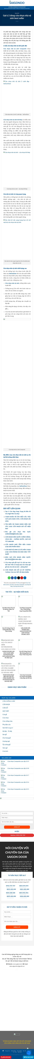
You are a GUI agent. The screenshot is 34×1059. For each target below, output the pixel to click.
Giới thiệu (13, 1050)
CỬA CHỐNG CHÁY (9, 701)
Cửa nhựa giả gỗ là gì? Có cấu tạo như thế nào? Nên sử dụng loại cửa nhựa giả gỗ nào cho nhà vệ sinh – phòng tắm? (18, 565)
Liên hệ (19, 1052)
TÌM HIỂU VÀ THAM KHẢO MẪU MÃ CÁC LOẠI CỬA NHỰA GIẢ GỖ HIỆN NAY (18, 526)
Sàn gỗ (5, 734)
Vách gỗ (5, 748)
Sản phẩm (19, 1050)
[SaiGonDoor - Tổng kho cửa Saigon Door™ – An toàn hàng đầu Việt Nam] (17, 3)
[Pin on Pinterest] (21, 577)
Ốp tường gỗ (6, 744)
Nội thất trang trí (8, 728)
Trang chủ (7, 1050)
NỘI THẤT (6, 711)
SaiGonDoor (13, 273)
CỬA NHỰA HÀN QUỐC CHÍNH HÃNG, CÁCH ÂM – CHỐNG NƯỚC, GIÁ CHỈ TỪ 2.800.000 (18, 539)
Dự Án (24, 1050)
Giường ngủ (6, 741)
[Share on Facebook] (12, 577)
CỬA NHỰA (6, 704)
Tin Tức (17, 13)
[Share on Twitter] (15, 577)
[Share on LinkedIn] (24, 577)
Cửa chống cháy (7, 721)
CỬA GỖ (5, 708)
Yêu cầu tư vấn (29, 1057)
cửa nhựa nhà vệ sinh (18, 586)
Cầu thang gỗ (7, 738)
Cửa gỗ (5, 714)
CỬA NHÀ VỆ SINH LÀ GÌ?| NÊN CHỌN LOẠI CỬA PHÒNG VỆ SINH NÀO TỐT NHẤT (18, 552)
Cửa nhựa (6, 718)
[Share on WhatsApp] (9, 577)
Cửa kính (5, 751)
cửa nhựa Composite (19, 584)
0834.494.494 (6, 1057)
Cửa (27, 582)
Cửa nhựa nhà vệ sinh (12, 283)
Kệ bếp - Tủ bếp (7, 731)
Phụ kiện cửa (6, 724)
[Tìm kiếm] (32, 3)
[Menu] (2, 3)
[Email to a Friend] (18, 577)
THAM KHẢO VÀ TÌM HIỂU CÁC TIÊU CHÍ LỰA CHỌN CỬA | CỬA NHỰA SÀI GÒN (18, 519)
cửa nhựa (11, 584)
